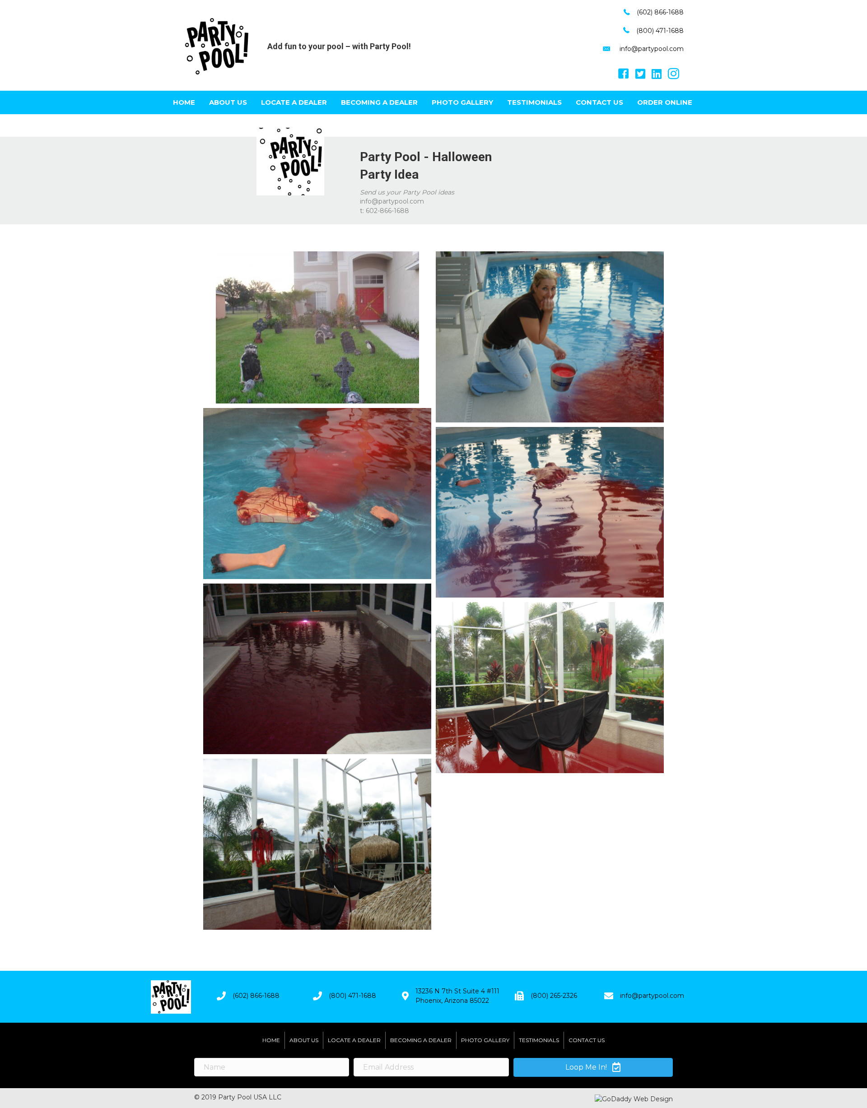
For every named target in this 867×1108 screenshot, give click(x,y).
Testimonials (534, 102)
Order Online (664, 102)
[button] (593, 1067)
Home (184, 102)
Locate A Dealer (294, 102)
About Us (228, 102)
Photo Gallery (462, 102)
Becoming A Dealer (379, 102)
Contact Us (599, 102)
